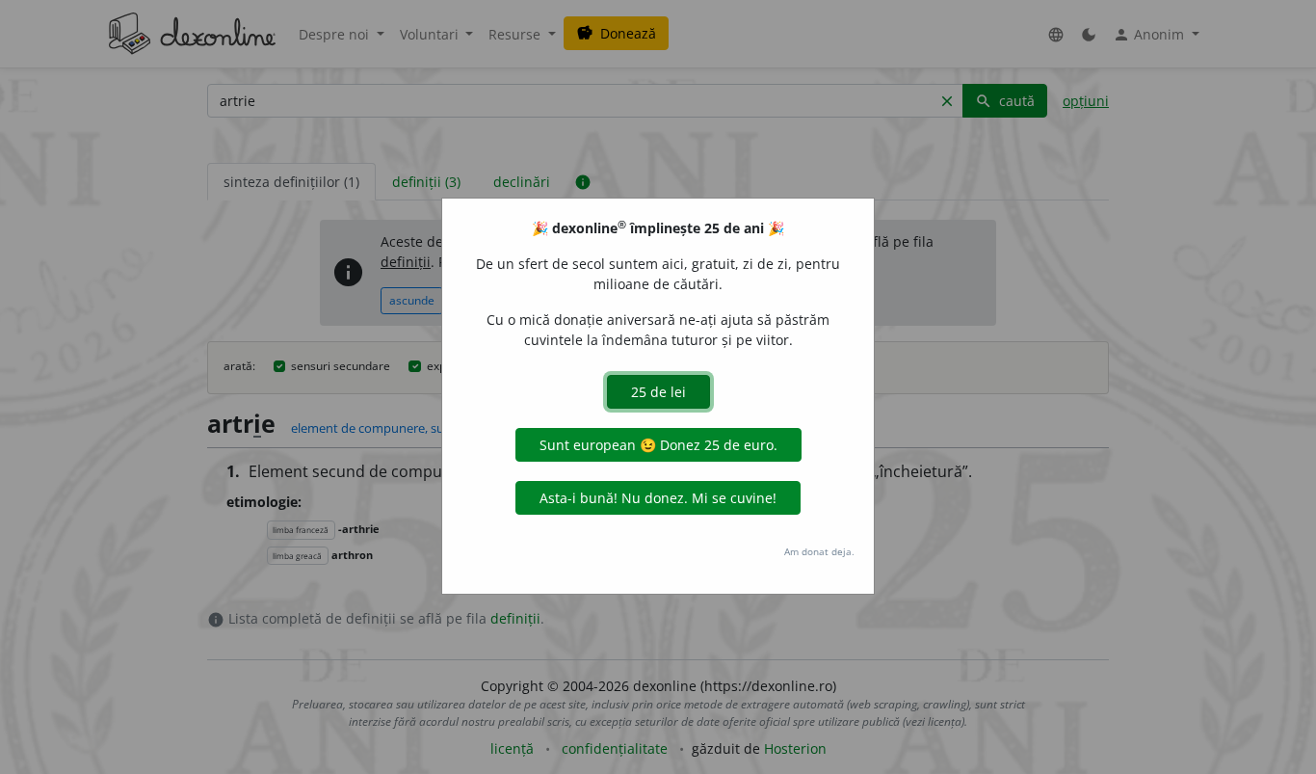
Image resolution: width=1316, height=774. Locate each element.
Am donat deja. (819, 551)
